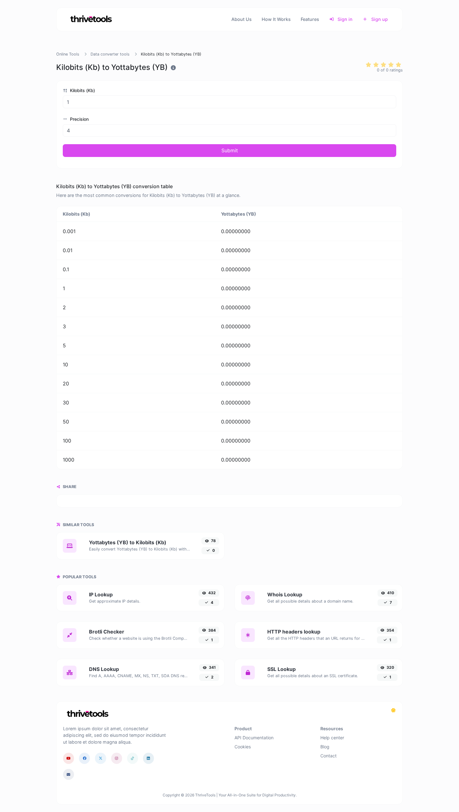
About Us (241, 19)
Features (310, 19)
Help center (332, 737)
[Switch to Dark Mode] (393, 710)
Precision (79, 119)
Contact (328, 755)
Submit (229, 150)
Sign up (379, 19)
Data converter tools (110, 54)
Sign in (344, 19)
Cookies (242, 746)
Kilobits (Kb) (82, 90)
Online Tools (67, 54)
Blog (324, 746)
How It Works (276, 19)
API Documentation (254, 737)
